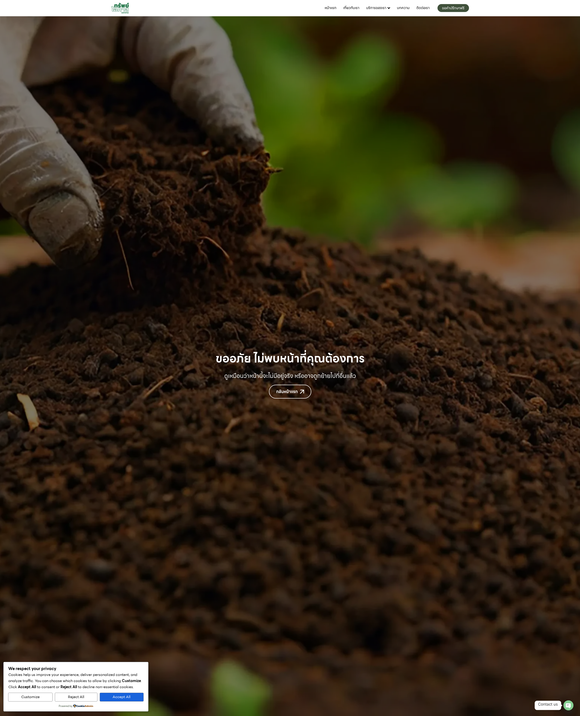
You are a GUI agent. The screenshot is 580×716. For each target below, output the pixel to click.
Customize (30, 697)
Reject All (76, 697)
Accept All (121, 697)
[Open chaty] (568, 705)
